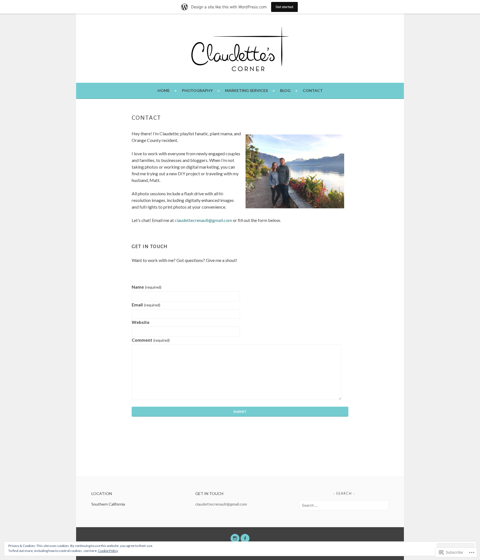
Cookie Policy (108, 551)
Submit (240, 411)
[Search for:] (344, 505)
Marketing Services (246, 90)
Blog (285, 90)
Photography (197, 90)
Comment (150, 339)
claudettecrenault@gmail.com (221, 504)
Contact (313, 90)
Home (164, 90)
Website (140, 322)
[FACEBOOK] (245, 538)
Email (146, 304)
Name (146, 286)
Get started (284, 7)
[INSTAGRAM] (235, 538)
